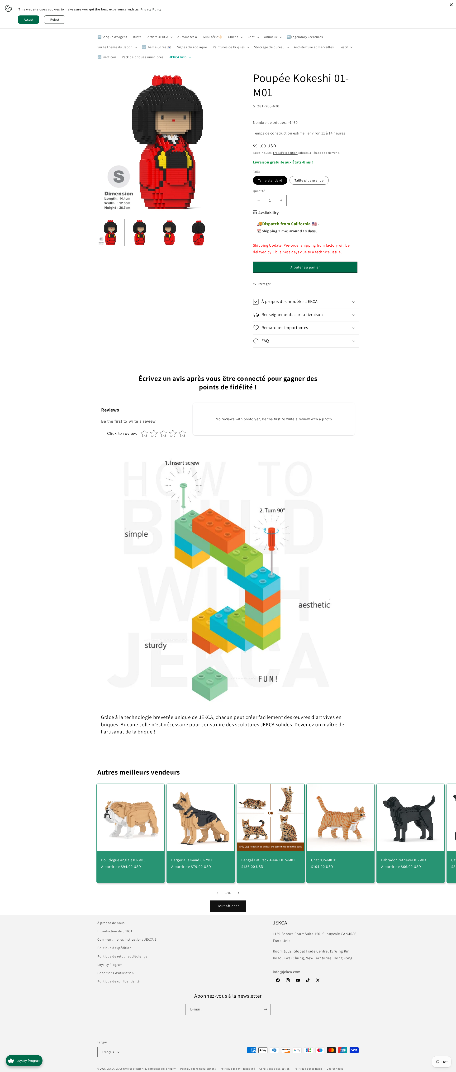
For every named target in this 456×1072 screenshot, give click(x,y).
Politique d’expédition (114, 948)
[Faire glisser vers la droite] (238, 893)
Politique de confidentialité (118, 981)
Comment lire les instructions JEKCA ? (126, 939)
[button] (160, 37)
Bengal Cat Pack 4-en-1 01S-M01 (268, 859)
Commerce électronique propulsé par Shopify (147, 1068)
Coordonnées (335, 1068)
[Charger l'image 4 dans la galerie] (169, 232)
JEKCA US (113, 1068)
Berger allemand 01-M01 (191, 859)
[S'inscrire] (265, 1009)
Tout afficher (228, 906)
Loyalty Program (110, 964)
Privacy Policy (151, 9)
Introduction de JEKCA (115, 931)
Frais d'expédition (285, 152)
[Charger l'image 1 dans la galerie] (110, 232)
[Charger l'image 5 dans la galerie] (198, 232)
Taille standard (270, 180)
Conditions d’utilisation (115, 973)
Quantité (259, 191)
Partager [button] (264, 284)
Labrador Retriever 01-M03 (403, 859)
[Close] (451, 4)
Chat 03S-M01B (323, 859)
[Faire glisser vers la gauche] (217, 893)
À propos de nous (111, 923)
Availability (268, 212)
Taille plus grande (309, 180)
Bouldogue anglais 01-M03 (123, 859)
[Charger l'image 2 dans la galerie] (140, 232)
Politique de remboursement (198, 1068)
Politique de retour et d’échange (122, 956)
